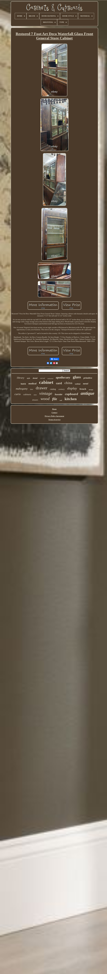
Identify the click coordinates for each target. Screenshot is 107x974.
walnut (77, 384)
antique (87, 393)
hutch (23, 384)
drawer (41, 388)
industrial (50, 378)
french (83, 389)
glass (77, 377)
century (61, 389)
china (68, 382)
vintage (45, 393)
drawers (35, 400)
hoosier (58, 394)
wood (45, 398)
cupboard (71, 394)
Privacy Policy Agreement (54, 416)
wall (61, 400)
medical (32, 383)
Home (54, 409)
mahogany (22, 388)
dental (35, 378)
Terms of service (54, 420)
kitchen (71, 399)
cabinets (27, 394)
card (59, 383)
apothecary (63, 377)
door (31, 389)
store (35, 395)
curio (17, 394)
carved (42, 378)
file (54, 399)
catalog (53, 389)
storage (91, 389)
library (20, 377)
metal (85, 383)
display (72, 388)
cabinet (46, 382)
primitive (88, 378)
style (28, 378)
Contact (54, 413)
